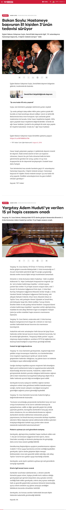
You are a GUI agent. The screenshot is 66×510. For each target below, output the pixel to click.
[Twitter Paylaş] (28, 77)
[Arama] (50, 2)
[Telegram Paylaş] (37, 77)
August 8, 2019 (37, 142)
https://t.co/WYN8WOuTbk (19, 138)
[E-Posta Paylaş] (46, 77)
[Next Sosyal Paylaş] (19, 77)
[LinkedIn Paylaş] (33, 77)
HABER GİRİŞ (13, 15)
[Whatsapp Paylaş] (42, 77)
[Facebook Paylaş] (24, 77)
